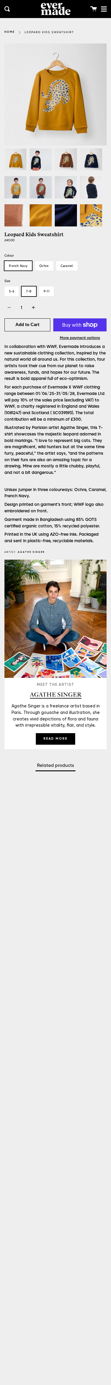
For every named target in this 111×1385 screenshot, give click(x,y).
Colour (9, 255)
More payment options (80, 338)
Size (7, 281)
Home (9, 32)
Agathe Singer (31, 552)
